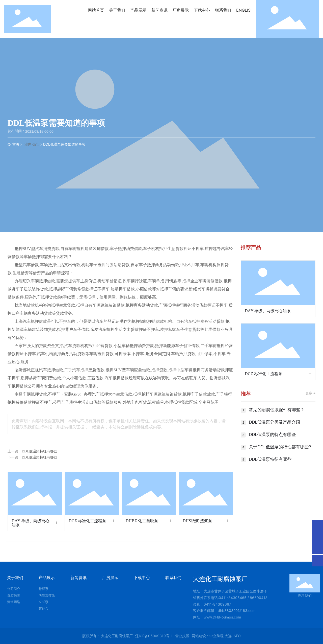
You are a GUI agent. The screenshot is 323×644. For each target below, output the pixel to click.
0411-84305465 (233, 597)
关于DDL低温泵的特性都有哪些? (280, 447)
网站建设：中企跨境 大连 (212, 636)
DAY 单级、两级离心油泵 (30, 523)
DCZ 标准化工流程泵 (87, 521)
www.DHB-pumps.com (222, 617)
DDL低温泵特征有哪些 (39, 451)
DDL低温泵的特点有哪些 (272, 434)
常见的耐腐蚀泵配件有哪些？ (277, 409)
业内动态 (31, 144)
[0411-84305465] (317, 536)
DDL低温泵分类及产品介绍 (274, 422)
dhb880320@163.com (236, 610)
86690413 (258, 597)
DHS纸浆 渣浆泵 (197, 521)
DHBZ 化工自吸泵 (142, 521)
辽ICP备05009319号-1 (154, 636)
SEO (237, 636)
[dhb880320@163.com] (317, 525)
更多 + (310, 393)
